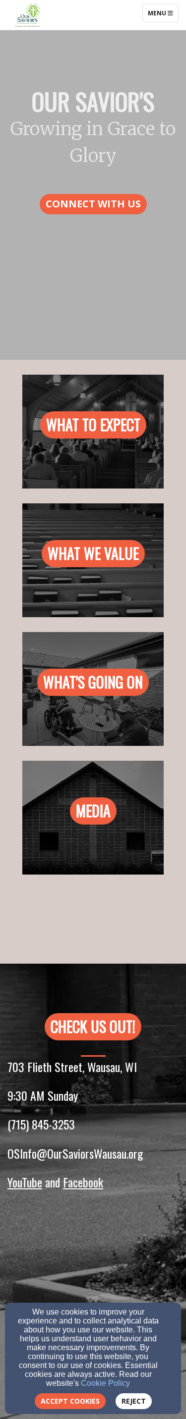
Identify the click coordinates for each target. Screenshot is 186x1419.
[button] (93, 204)
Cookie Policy (105, 1383)
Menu (163, 12)
